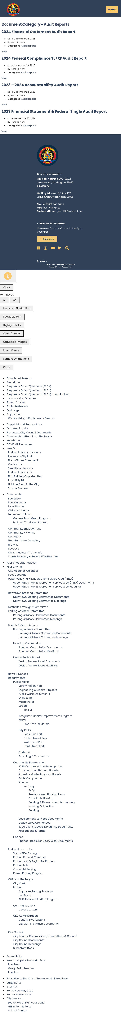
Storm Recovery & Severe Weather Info (33, 556)
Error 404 (12, 986)
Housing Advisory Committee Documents (44, 633)
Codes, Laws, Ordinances (34, 822)
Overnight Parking (24, 869)
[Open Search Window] (66, 247)
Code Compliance (30, 778)
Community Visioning (21, 532)
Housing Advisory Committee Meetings (43, 637)
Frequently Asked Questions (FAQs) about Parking (38, 394)
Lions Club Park (33, 734)
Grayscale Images (15, 342)
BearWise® (14, 498)
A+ (14, 300)
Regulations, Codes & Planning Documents (45, 826)
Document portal (17, 428)
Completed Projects (19, 378)
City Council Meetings (27, 944)
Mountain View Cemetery (24, 540)
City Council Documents (28, 940)
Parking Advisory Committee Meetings (37, 619)
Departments (16, 678)
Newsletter (13, 440)
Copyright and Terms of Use (24, 424)
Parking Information (20, 849)
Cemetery (14, 536)
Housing (29, 786)
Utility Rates (13, 982)
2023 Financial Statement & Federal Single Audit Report (54, 111)
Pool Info (13, 972)
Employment (14, 414)
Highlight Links (12, 325)
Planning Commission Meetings (38, 651)
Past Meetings (17, 575)
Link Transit (25, 895)
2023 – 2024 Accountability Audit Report (39, 84)
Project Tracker (16, 402)
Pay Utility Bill (16, 480)
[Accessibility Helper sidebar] (8, 276)
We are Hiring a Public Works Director (31, 418)
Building (34, 810)
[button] (47, 239)
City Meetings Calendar (23, 571)
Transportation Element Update (38, 770)
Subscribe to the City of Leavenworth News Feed (37, 978)
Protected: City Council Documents (28, 432)
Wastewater (26, 702)
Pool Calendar (17, 502)
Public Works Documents (34, 694)
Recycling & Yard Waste (33, 756)
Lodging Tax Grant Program (31, 522)
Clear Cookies (12, 333)
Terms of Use (54, 267)
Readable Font (12, 316)
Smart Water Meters (36, 724)
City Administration (25, 916)
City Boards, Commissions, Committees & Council (45, 936)
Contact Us (15, 464)
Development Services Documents (40, 819)
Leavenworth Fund (19, 514)
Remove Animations (16, 359)
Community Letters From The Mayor (29, 436)
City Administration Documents (38, 923)
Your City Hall (14, 567)
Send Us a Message (20, 468)
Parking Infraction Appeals (24, 452)
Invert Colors (11, 350)
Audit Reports (28, 45)
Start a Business (18, 488)
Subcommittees (23, 948)
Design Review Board (26, 657)
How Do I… (12, 448)
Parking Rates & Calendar (29, 857)
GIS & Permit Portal (20, 1006)
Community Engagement (24, 528)
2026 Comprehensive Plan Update (40, 766)
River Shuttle (16, 506)
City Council (15, 932)
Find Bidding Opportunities (25, 476)
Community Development (29, 762)
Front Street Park (34, 746)
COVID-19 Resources (19, 444)
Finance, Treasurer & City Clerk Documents (45, 841)
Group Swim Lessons (21, 968)
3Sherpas (71, 264)
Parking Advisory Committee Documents (39, 615)
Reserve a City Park (20, 456)
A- (4, 300)
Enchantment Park (35, 738)
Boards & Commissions (23, 625)
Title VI (28, 710)
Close (6, 287)
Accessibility (67, 267)
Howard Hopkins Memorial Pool (25, 960)
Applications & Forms (31, 831)
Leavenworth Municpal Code (26, 1002)
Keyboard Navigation (16, 308)
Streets (22, 706)
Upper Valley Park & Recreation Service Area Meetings (47, 586)
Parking (18, 887)
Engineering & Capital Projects (37, 690)
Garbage (24, 752)
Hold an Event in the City (23, 484)
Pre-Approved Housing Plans (47, 794)
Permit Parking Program (28, 873)
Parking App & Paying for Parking (34, 861)
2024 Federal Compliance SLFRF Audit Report (44, 58)
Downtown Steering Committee (28, 593)
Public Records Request (21, 562)
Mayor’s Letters (27, 909)
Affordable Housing (41, 798)
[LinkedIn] (59, 247)
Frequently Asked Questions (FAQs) (28, 386)
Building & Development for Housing (52, 802)
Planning (24, 782)
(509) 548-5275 (55, 204)
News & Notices (18, 674)
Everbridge (13, 382)
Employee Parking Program (35, 891)
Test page (12, 410)
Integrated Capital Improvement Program (45, 716)
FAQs (32, 790)
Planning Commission (27, 643)
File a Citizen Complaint (23, 460)
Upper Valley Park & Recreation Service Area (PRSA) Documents (53, 582)
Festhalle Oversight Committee (28, 607)
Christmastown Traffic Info (25, 552)
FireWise (13, 544)
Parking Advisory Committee (26, 611)
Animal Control (17, 1010)
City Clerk (19, 883)
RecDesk (13, 548)
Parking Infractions (20, 472)
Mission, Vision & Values (21, 398)
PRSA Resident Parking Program (38, 899)
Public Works (21, 682)
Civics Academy (18, 510)
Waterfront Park (34, 742)
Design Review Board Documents (39, 661)
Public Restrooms (17, 406)
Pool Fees (14, 964)
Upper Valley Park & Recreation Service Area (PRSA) (40, 578)
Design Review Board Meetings (37, 665)
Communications (24, 905)
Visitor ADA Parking (25, 853)
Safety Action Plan (30, 686)
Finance (18, 837)
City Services (14, 998)
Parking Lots (20, 865)
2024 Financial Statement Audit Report (38, 31)
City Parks (24, 730)
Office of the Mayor (20, 879)
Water (22, 720)
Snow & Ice (25, 698)
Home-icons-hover (18, 994)
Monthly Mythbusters (31, 919)
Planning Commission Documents (40, 647)
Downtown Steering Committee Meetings (39, 601)
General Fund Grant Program (31, 518)
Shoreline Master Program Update (40, 774)
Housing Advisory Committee (31, 629)
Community (14, 494)
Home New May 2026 (19, 990)
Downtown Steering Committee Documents (41, 597)
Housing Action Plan (41, 806)
